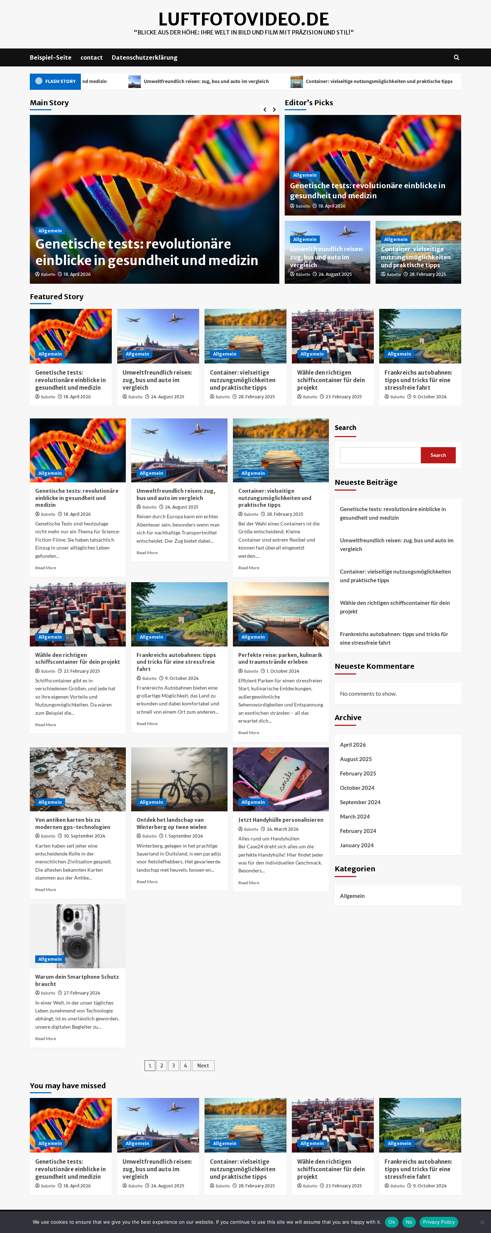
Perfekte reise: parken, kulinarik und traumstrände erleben (280, 659)
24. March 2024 (283, 829)
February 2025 (358, 773)
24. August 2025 (335, 274)
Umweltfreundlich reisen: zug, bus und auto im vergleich (156, 81)
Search (345, 428)
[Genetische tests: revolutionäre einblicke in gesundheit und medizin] (71, 336)
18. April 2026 (77, 274)
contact (92, 57)
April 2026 (353, 744)
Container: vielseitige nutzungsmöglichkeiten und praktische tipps (329, 81)
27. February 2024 (82, 993)
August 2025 (356, 759)
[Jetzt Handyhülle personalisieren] (281, 779)
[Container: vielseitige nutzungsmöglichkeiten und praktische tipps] (245, 336)
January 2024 (357, 845)
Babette (48, 275)
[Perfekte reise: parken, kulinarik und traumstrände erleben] (281, 614)
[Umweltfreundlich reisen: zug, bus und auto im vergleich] (158, 336)
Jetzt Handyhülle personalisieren (280, 820)
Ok (392, 1222)
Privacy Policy (439, 1222)
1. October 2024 (283, 671)
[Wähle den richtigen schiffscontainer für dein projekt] (333, 336)
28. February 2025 (427, 274)
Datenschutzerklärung (145, 57)
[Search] (456, 57)
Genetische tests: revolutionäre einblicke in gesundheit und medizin (146, 252)
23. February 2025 (344, 396)
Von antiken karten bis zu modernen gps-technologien (72, 823)
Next (203, 1065)
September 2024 (360, 802)
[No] (482, 1222)
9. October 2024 (430, 396)
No (409, 1222)
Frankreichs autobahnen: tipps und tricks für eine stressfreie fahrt (418, 380)
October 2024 (357, 787)
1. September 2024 (184, 836)
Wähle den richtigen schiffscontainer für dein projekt (331, 380)
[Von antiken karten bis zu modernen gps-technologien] (78, 779)
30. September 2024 (84, 836)
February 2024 (358, 831)
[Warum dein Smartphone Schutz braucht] (78, 936)
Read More (45, 567)
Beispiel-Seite (51, 57)
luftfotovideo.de (243, 19)
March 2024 (355, 816)
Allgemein (50, 230)
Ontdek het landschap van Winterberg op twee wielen (172, 823)
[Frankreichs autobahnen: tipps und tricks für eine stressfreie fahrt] (420, 336)
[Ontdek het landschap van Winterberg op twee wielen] (179, 779)
